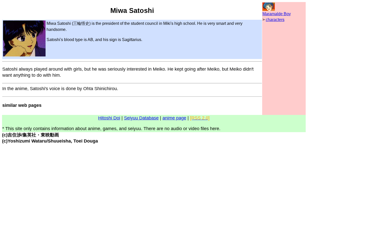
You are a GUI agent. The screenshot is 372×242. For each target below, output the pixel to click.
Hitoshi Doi (109, 117)
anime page (174, 117)
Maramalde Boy (276, 14)
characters (275, 19)
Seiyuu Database (141, 117)
